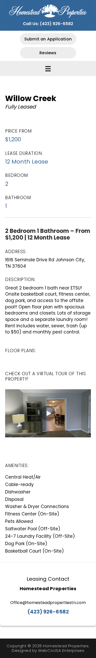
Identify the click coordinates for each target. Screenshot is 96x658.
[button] (48, 39)
